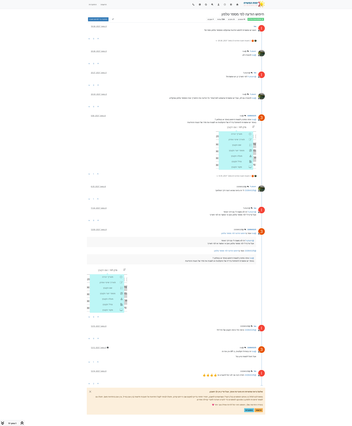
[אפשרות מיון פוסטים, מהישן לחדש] (113, 19)
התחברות (249, 410)
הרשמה (259, 410)
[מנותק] (260, 53)
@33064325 (242, 187)
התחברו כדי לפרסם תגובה (98, 19)
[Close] (90, 391)
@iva (245, 51)
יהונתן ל (253, 51)
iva (255, 26)
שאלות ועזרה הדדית (255, 19)
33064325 (251, 116)
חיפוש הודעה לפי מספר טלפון (234, 233)
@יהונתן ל (247, 73)
